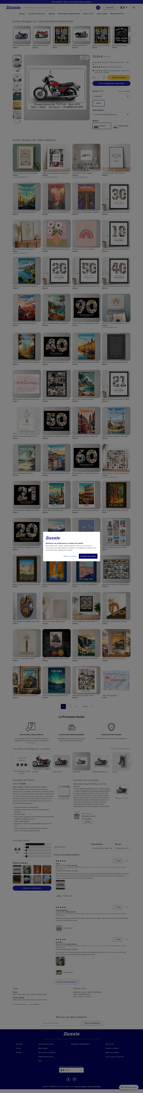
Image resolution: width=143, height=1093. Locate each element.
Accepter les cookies (88, 556)
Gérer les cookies (70, 556)
